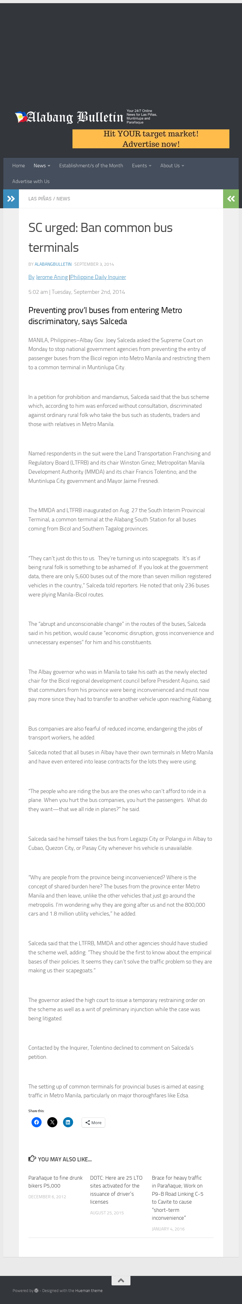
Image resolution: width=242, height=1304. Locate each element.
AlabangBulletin (53, 264)
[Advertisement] (121, 47)
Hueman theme (89, 1290)
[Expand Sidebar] (11, 198)
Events (139, 166)
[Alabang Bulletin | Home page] (86, 116)
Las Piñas (40, 199)
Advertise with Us (30, 181)
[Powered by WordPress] (36, 1291)
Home (18, 166)
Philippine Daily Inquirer (98, 277)
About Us (170, 166)
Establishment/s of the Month (91, 166)
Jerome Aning (52, 277)
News (40, 166)
